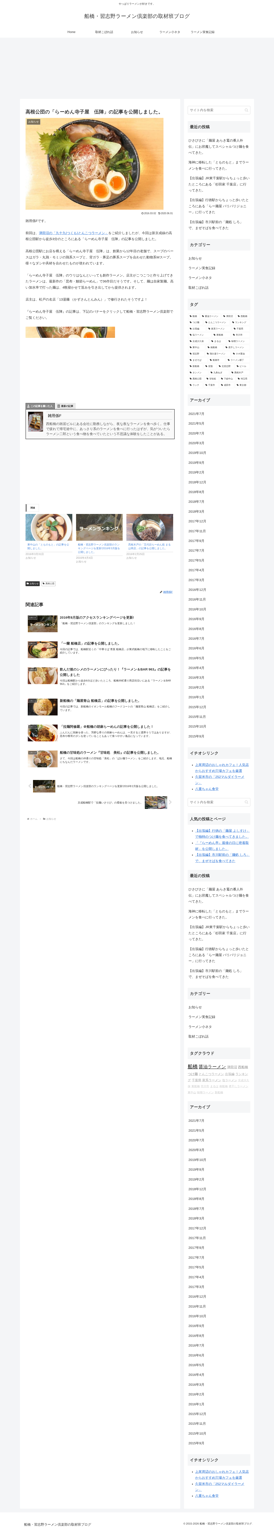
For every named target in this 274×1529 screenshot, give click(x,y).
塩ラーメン (229, 1080)
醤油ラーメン (212, 1066)
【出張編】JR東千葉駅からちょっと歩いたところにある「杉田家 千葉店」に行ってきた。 (219, 184)
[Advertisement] (137, 68)
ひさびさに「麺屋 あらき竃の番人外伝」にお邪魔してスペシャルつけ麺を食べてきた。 (218, 146)
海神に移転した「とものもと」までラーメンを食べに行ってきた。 (218, 165)
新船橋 (219, 1092)
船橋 (193, 1066)
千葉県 (196, 1080)
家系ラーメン (211, 1080)
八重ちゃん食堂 (207, 789)
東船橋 (195, 1086)
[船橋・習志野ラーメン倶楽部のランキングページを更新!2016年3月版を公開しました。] (99, 527)
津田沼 (232, 1067)
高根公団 (49, 583)
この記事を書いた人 (42, 406)
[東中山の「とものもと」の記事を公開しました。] (49, 527)
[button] (246, 110)
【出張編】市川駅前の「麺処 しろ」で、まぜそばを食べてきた (215, 225)
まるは (214, 1086)
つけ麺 (193, 1074)
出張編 (229, 1074)
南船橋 (223, 1086)
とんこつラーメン (211, 1074)
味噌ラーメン (205, 1092)
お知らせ (34, 583)
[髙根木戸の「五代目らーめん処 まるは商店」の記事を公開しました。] (149, 527)
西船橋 (243, 1067)
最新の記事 (67, 406)
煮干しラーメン (238, 1086)
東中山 (192, 1092)
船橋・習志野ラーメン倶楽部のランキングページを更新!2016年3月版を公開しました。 (99, 548)
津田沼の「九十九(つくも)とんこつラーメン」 (73, 233)
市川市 (205, 1086)
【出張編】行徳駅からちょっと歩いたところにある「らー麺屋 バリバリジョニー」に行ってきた (218, 206)
